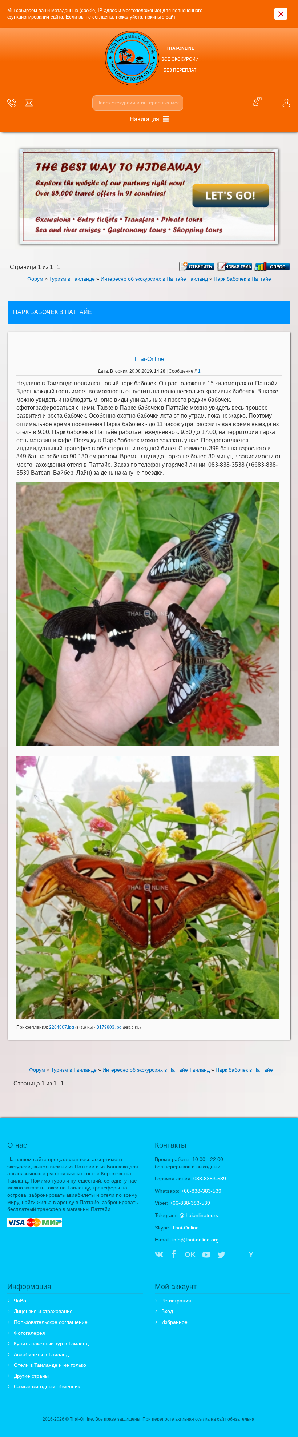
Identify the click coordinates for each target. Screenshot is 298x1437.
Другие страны (31, 1376)
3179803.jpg (109, 1027)
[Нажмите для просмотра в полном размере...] (147, 613)
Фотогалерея (29, 1333)
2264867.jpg (61, 1027)
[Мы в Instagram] (236, 1255)
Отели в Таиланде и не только (50, 1365)
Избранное (174, 1322)
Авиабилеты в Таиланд (41, 1354)
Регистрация (176, 1301)
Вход (167, 1311)
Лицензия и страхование (43, 1311)
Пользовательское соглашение (51, 1322)
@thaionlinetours (198, 1215)
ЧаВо (20, 1301)
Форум (35, 279)
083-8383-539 (209, 1178)
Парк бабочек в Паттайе (242, 279)
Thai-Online (149, 359)
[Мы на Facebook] (174, 1255)
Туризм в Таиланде (72, 279)
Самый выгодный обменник (47, 1386)
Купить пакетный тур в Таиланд (51, 1343)
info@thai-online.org (195, 1240)
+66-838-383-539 (201, 1191)
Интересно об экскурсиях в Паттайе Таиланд (154, 279)
